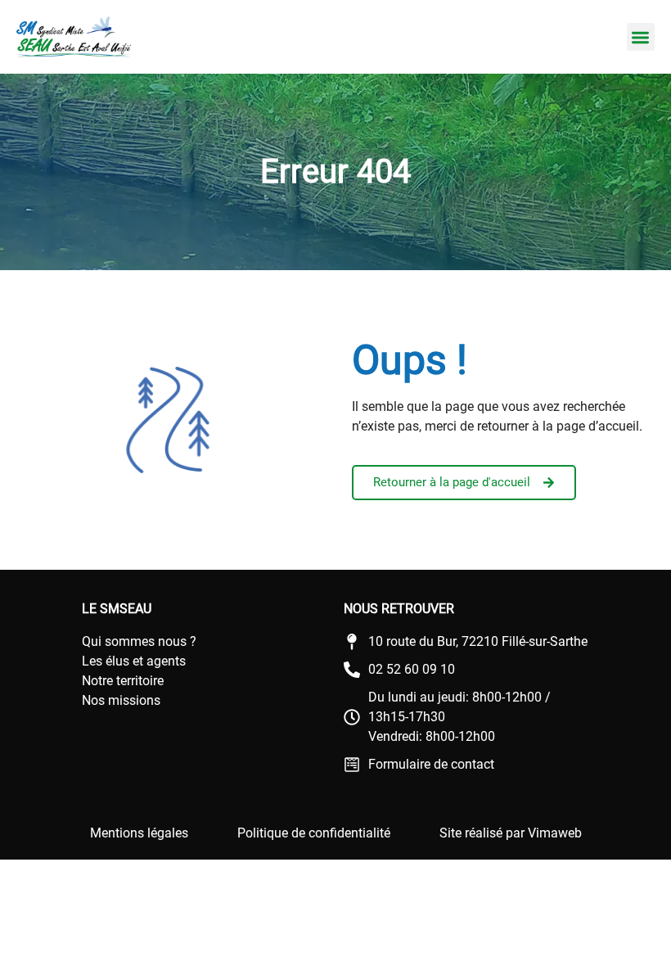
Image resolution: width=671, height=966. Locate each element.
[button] (641, 37)
